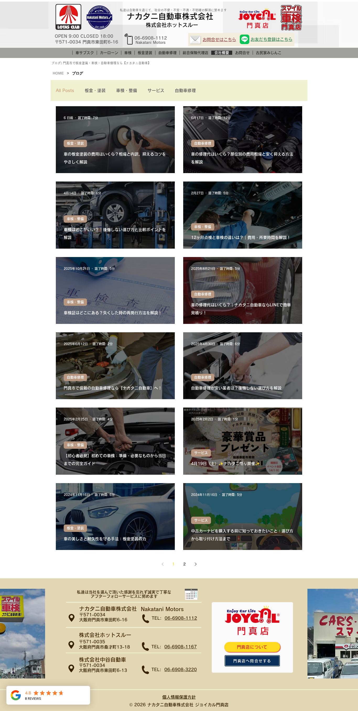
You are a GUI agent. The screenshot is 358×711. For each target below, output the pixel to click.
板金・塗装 (95, 90)
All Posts (65, 90)
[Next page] (195, 564)
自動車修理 (185, 90)
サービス (156, 90)
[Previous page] (162, 564)
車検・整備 (126, 90)
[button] (191, 594)
